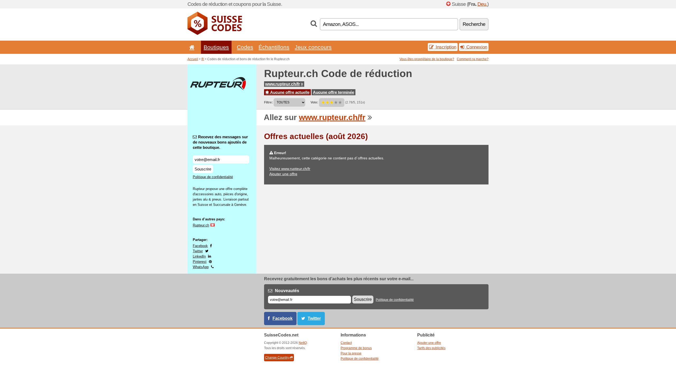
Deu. (482, 4)
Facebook (200, 246)
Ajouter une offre (283, 174)
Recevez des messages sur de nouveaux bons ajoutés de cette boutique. (220, 142)
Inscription (445, 47)
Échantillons (274, 47)
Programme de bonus (356, 348)
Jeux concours (313, 47)
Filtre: (268, 102)
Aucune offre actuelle (289, 92)
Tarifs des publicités (431, 348)
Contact (346, 343)
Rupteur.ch (201, 225)
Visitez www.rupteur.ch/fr (289, 169)
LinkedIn (199, 256)
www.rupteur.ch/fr (282, 84)
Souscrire (203, 169)
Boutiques (216, 47)
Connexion (476, 47)
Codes (245, 47)
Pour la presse (351, 353)
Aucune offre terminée (333, 92)
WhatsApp (201, 267)
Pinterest (199, 262)
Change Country (277, 357)
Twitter (198, 251)
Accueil (192, 59)
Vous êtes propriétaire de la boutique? (427, 59)
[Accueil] (190, 47)
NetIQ (303, 343)
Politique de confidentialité (213, 177)
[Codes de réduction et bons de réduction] (214, 34)
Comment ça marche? (473, 59)
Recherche (474, 24)
